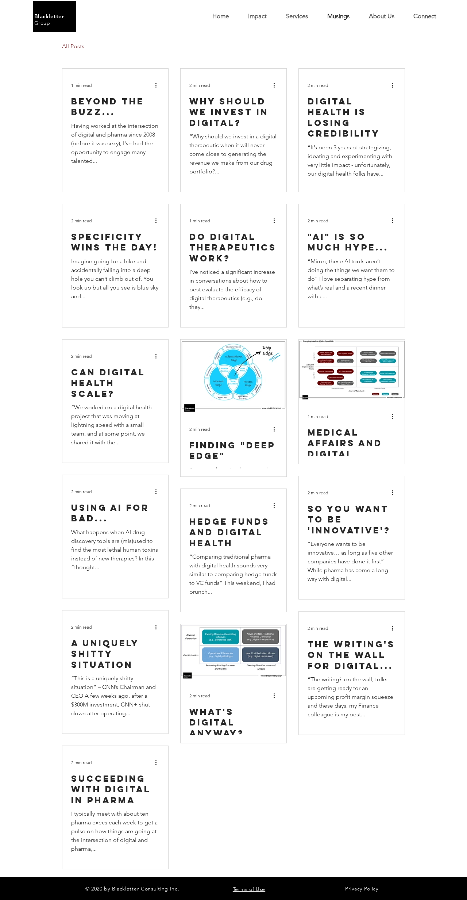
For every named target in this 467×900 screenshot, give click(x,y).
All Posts (73, 46)
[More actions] (158, 85)
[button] (425, 16)
